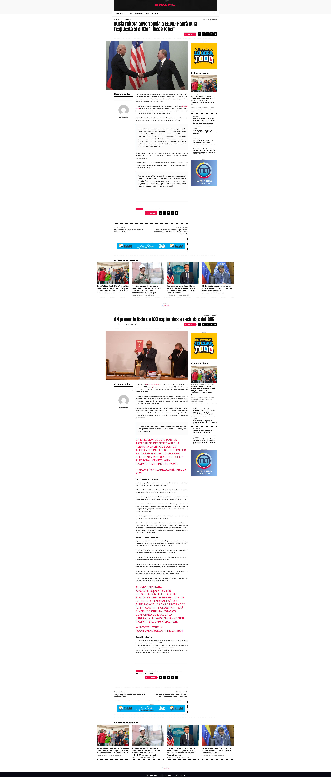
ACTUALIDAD (118, 19)
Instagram (168, 775)
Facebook (153, 775)
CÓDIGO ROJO (196, 138)
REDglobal (128, 19)
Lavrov (157, 209)
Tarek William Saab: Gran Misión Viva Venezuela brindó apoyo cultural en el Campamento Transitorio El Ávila (203, 100)
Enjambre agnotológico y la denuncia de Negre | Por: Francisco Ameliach (205, 132)
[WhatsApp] (211, 34)
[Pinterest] (207, 34)
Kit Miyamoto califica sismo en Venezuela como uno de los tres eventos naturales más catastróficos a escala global (204, 121)
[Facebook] (199, 34)
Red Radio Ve (120, 33)
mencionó (165, 129)
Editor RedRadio (202, 94)
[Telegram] (215, 34)
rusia (162, 209)
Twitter (182, 775)
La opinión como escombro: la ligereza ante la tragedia (203, 141)
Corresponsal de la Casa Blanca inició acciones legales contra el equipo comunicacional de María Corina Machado (204, 151)
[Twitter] (203, 34)
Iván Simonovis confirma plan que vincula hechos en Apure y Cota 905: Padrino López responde (171, 232)
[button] (214, 13)
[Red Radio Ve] (123, 110)
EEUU (152, 209)
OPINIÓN (195, 128)
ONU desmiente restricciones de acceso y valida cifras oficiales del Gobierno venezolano (217, 288)
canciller (146, 209)
